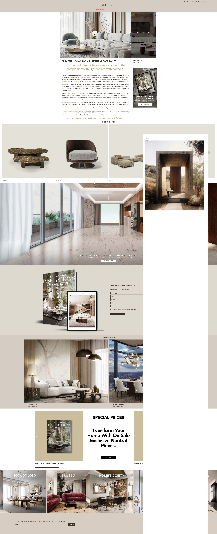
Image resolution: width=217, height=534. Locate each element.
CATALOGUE (186, 1)
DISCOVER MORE (145, 104)
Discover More (109, 260)
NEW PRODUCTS (87, 10)
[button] (37, 436)
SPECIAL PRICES (100, 10)
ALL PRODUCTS (76, 10)
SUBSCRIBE (71, 524)
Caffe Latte (118, 118)
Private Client (125, 289)
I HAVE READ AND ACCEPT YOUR (124, 309)
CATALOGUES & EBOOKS (113, 10)
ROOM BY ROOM (128, 10)
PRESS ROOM (139, 10)
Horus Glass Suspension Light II (70, 111)
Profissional (115, 289)
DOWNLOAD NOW (118, 313)
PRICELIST (194, 1)
